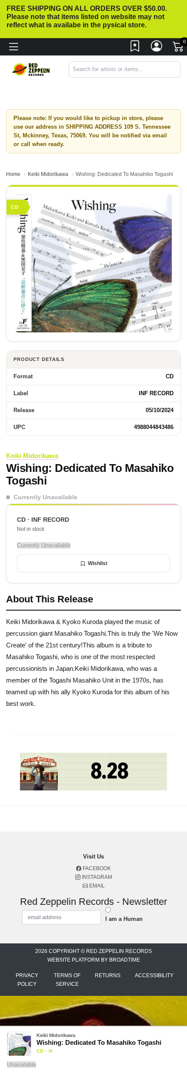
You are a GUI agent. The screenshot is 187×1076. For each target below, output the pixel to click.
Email (96, 886)
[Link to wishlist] (135, 48)
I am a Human (124, 919)
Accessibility (154, 975)
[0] (178, 48)
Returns (107, 975)
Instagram (96, 877)
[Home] (31, 68)
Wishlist (97, 563)
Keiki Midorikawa (48, 174)
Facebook (96, 868)
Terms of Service (67, 979)
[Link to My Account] (157, 48)
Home (13, 174)
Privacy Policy (27, 979)
